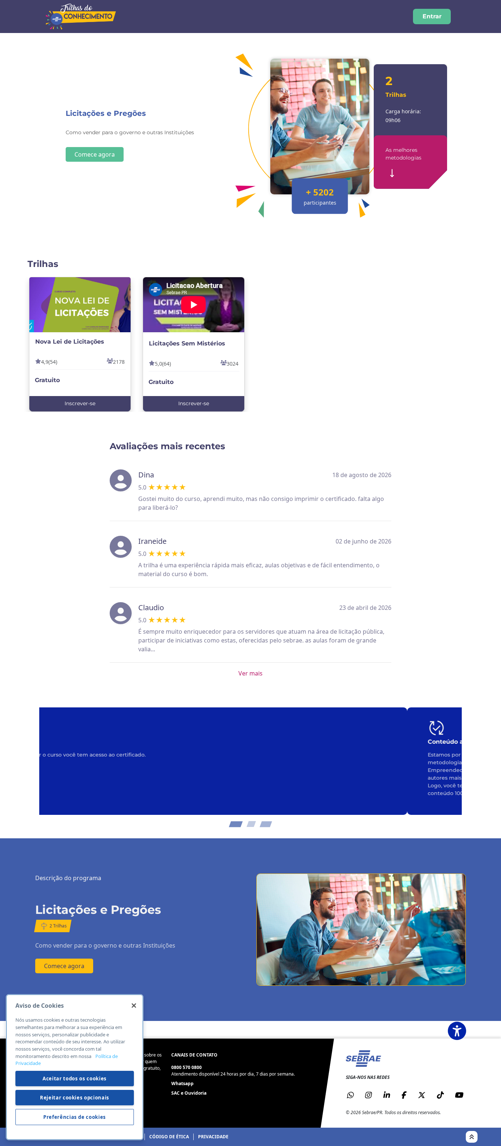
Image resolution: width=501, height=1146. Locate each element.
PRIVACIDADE (213, 1137)
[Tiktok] (440, 1095)
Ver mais (250, 673)
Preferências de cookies (74, 1117)
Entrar (432, 16)
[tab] (237, 824)
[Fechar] (134, 1005)
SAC (175, 1093)
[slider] (167, 487)
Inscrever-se (80, 403)
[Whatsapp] (350, 1095)
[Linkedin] (386, 1095)
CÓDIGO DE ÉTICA (169, 1137)
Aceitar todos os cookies (75, 1078)
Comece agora (94, 154)
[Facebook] (404, 1095)
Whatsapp (182, 1083)
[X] (421, 1095)
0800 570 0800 (186, 1067)
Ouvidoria (195, 1093)
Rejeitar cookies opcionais (74, 1097)
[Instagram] (368, 1095)
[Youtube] (459, 1095)
